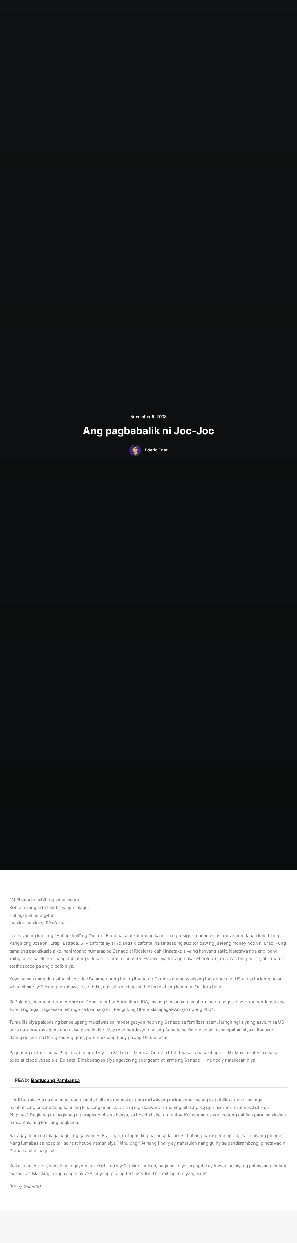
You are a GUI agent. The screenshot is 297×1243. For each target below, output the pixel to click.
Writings (168, 10)
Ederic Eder (156, 449)
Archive (228, 10)
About (117, 10)
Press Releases (198, 10)
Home (98, 10)
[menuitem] (98, 10)
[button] (249, 10)
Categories (141, 10)
